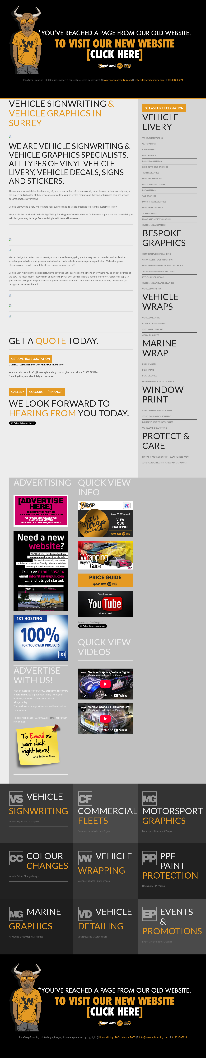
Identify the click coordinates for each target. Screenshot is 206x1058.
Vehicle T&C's (129, 1037)
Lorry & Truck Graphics (154, 202)
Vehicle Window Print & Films (157, 410)
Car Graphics (148, 149)
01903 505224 (175, 80)
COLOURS (35, 391)
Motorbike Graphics (152, 207)
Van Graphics (149, 144)
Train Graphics (149, 213)
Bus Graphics (148, 190)
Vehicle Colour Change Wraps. (24, 876)
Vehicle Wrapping (151, 317)
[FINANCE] (55, 391)
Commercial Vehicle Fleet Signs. (94, 831)
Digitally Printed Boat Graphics (158, 381)
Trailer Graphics (150, 173)
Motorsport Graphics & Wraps (157, 831)
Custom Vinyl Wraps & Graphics (158, 283)
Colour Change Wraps (153, 323)
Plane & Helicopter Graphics (156, 219)
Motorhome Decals (152, 178)
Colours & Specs (150, 335)
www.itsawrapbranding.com (117, 80)
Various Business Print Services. (94, 881)
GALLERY (17, 391)
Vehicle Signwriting (152, 138)
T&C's (118, 1037)
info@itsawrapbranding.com (150, 80)
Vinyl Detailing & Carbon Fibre (92, 936)
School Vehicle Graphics (155, 167)
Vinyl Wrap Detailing (152, 329)
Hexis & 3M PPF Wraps (153, 886)
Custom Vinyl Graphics (153, 225)
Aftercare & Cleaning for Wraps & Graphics (164, 462)
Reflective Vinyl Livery (153, 184)
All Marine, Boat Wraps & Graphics (26, 936)
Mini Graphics (149, 155)
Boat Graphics (149, 375)
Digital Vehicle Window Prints (157, 422)
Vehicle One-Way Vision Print (156, 416)
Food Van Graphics (152, 161)
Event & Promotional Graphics (157, 941)
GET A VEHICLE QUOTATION (30, 358)
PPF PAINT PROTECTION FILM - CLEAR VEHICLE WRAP (165, 457)
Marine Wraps (149, 364)
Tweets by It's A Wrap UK (90, 622)
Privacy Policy (106, 1037)
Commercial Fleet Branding (156, 254)
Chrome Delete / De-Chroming (157, 260)
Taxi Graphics (149, 196)
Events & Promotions (153, 277)
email (53, 718)
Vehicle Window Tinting (154, 428)
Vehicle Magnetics (151, 288)
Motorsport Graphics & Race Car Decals (162, 265)
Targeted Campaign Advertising (158, 271)
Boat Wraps (148, 370)
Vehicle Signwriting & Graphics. (24, 821)
